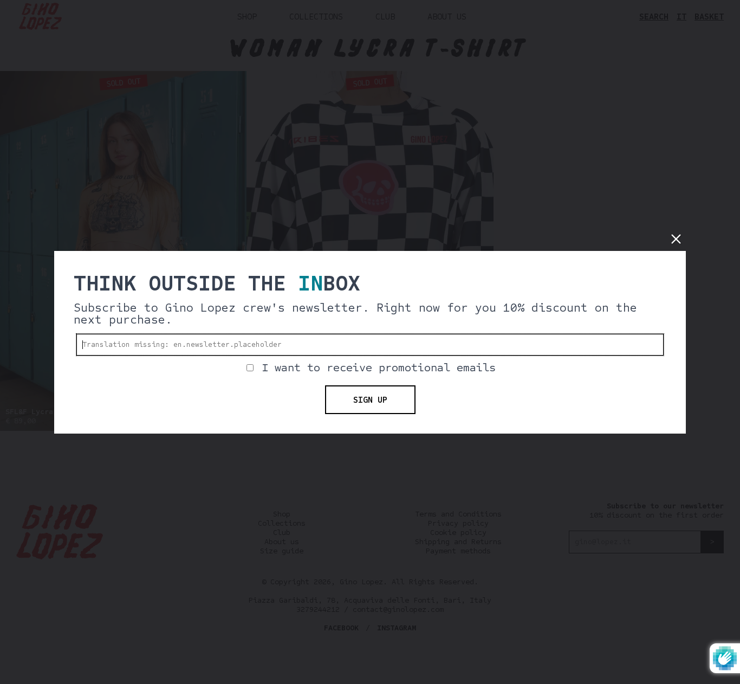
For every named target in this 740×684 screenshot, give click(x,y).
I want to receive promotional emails (379, 368)
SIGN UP (370, 400)
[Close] (676, 239)
